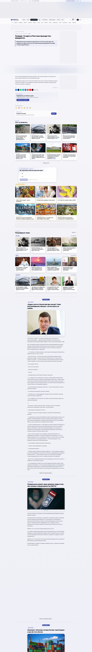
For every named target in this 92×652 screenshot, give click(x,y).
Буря (42, 22)
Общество (16, 22)
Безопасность (65, 22)
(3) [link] (53, 158)
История (17, 235)
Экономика (30, 22)
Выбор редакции (52, 19)
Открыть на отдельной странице (46, 618)
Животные (74, 22)
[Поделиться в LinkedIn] (25, 90)
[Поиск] (70, 20)
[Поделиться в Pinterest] (30, 90)
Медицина (20, 22)
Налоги (60, 22)
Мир (39, 19)
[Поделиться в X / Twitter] (18, 90)
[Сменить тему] (75, 20)
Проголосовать (24, 179)
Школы (70, 22)
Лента (28, 19)
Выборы (25, 22)
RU (77, 19)
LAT (80, 19)
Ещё (62, 19)
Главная (24, 19)
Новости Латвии (34, 19)
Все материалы (74, 235)
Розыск (38, 22)
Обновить (74, 232)
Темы (12, 22)
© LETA (29, 33)
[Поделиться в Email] (35, 90)
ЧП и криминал (44, 19)
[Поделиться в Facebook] (16, 90)
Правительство (55, 22)
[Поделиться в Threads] (32, 90)
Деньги (50, 22)
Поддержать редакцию (70, 0)
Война (17, 255)
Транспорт (46, 22)
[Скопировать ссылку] (37, 90)
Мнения (58, 19)
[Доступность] (80, 1)
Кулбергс (34, 22)
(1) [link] (55, 138)
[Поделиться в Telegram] (23, 90)
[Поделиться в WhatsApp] (21, 90)
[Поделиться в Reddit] (28, 90)
